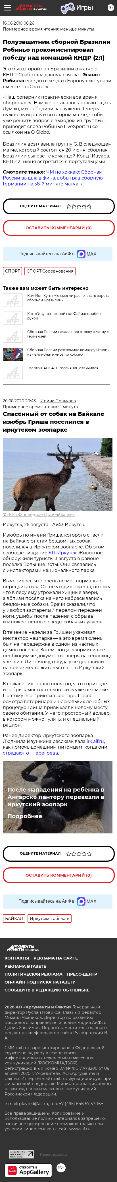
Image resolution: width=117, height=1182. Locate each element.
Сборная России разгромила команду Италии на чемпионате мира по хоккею (68, 352)
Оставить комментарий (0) (59, 227)
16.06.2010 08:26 (18, 23)
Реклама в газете (25, 966)
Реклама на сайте (56, 958)
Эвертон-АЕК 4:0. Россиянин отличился (62, 368)
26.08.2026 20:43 (19, 400)
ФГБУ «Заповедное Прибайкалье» (39, 514)
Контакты (17, 958)
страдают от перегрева (30, 753)
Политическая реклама (33, 974)
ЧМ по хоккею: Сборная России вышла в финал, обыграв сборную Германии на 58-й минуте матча (53, 178)
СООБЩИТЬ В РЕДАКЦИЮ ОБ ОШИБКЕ (47, 990)
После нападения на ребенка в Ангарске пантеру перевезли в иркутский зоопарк (55, 797)
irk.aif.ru (95, 741)
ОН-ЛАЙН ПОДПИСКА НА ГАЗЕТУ (40, 982)
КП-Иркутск (62, 553)
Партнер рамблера (53, 1154)
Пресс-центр (82, 974)
